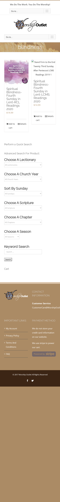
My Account (11, 328)
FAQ (8, 354)
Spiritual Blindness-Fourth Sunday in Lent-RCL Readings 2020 (14, 99)
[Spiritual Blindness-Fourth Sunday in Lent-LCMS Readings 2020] (44, 68)
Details (23, 124)
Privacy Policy (12, 335)
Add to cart (12, 126)
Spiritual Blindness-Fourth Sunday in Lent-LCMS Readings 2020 (42, 91)
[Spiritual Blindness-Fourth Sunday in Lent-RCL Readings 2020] (16, 72)
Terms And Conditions (11, 344)
